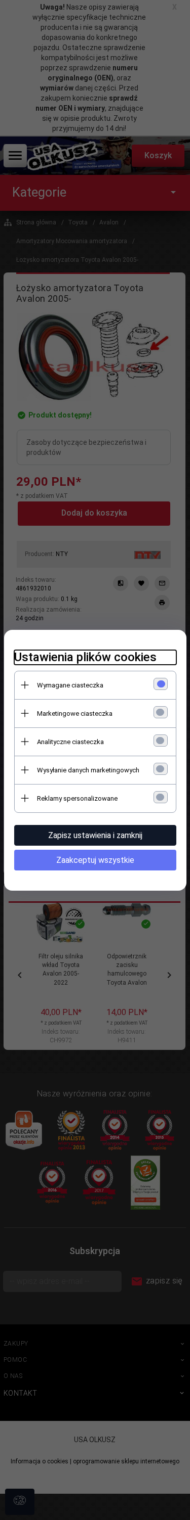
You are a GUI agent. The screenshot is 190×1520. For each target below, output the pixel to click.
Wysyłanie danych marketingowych (88, 770)
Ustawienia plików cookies (85, 657)
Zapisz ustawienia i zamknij (95, 835)
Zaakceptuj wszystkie (95, 860)
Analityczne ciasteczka (70, 742)
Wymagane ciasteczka (70, 685)
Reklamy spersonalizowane (77, 798)
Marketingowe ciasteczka (74, 713)
